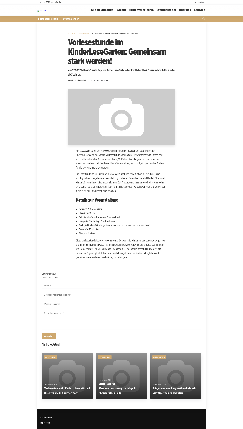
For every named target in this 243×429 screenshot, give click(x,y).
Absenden (48, 336)
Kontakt (201, 2)
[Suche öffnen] (203, 19)
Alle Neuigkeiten (102, 10)
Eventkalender (166, 10)
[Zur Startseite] (42, 9)
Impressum (45, 422)
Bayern (121, 10)
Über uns (192, 2)
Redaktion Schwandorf (77, 80)
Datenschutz (46, 417)
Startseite (71, 33)
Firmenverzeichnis (141, 10)
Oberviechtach (83, 33)
